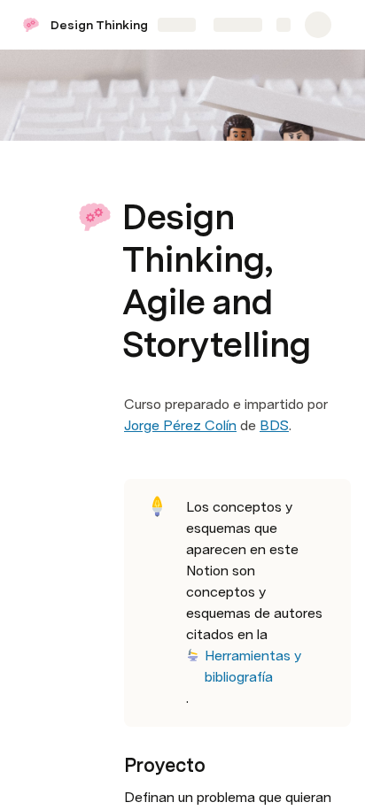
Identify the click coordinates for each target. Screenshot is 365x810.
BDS (274, 425)
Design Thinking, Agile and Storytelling (149, 25)
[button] (134, 177)
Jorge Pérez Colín (180, 425)
